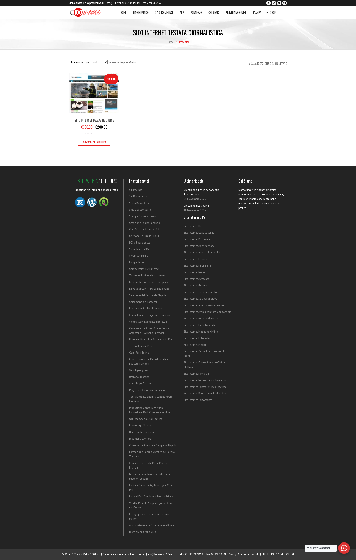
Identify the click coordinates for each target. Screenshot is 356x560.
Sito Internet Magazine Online (201, 331)
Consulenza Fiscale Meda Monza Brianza (148, 465)
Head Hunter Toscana (141, 432)
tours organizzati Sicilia (142, 532)
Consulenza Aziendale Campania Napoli (152, 445)
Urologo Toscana (139, 377)
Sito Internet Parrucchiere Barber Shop (205, 393)
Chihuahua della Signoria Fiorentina (149, 315)
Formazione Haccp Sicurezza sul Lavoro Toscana (152, 454)
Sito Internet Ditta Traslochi (199, 325)
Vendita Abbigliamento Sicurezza (148, 321)
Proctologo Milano (140, 425)
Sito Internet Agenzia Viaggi (199, 246)
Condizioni (244, 554)
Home (123, 12)
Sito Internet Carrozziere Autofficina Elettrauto (204, 365)
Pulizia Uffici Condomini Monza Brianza (151, 496)
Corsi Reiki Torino (139, 352)
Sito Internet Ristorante (197, 239)
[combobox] (122, 62)
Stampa (257, 12)
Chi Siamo (213, 12)
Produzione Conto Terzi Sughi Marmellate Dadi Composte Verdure (150, 410)
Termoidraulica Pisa (140, 346)
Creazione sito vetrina (196, 205)
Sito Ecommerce (164, 12)
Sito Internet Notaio (195, 272)
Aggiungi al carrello (94, 141)
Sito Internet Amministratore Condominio (207, 312)
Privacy (232, 554)
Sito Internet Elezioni (196, 259)
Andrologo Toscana (140, 383)
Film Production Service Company (148, 282)
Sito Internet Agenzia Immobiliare (203, 252)
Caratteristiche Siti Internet (144, 269)
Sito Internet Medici (195, 345)
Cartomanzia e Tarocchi (143, 302)
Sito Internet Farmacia (196, 373)
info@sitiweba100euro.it (120, 3)
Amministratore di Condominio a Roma (151, 525)
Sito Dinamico (141, 12)
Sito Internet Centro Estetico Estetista (205, 387)
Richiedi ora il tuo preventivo (85, 3)
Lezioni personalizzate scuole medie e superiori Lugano (151, 476)
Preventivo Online (236, 12)
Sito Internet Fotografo (197, 338)
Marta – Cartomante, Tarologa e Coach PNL (151, 488)
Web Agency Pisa (139, 370)
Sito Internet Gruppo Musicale (201, 318)
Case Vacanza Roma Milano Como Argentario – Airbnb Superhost (149, 331)
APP (182, 12)
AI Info (256, 554)
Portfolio (196, 12)
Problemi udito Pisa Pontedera (146, 308)
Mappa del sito (137, 262)
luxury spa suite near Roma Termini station (149, 516)
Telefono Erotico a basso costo (147, 275)
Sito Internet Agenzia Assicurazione (204, 305)
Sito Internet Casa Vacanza (199, 232)
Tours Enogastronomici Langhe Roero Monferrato (151, 399)
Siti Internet (135, 190)
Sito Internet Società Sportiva (200, 298)
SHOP (273, 12)
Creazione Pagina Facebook (145, 223)
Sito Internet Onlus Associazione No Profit (204, 354)
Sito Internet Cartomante (198, 400)
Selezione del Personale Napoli (147, 295)
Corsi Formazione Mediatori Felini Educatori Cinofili (148, 361)
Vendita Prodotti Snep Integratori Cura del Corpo (150, 505)
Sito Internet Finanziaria (197, 265)
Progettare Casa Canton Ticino (147, 390)
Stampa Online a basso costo (146, 216)
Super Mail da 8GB (139, 249)
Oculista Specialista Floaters (145, 419)
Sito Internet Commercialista (200, 292)
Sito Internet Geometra (197, 285)
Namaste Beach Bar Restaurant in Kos (150, 339)
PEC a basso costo (139, 242)
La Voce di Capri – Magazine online (149, 289)
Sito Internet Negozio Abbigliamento (205, 380)
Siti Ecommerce (138, 196)
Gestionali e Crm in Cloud (144, 236)
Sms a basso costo (140, 209)
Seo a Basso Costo (140, 203)
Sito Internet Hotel (194, 226)
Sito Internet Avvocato (196, 279)
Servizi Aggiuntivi (139, 256)
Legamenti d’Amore (140, 439)
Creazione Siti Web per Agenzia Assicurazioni (201, 192)
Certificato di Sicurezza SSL (144, 229)
